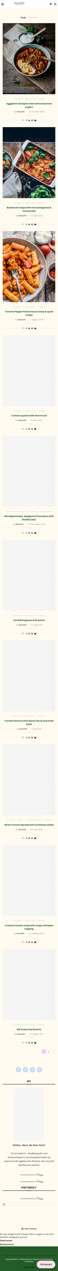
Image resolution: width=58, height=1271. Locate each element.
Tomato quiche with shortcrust (29, 415)
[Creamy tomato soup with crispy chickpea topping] (29, 880)
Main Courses (30, 99)
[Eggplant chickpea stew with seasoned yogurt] (29, 58)
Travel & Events (46, 511)
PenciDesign (29, 1261)
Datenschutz (7, 1244)
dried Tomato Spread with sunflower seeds (29, 824)
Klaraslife (21, 111)
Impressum (6, 1240)
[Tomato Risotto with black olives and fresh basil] (29, 675)
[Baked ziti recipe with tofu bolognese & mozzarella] (29, 162)
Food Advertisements (27, 1175)
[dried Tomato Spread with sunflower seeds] (29, 779)
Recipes (42, 99)
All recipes (17, 99)
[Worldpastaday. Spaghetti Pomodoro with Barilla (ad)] (29, 471)
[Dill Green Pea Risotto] (29, 984)
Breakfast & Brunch (34, 820)
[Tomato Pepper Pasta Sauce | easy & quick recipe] (29, 266)
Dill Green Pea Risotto (29, 1029)
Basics (20, 820)
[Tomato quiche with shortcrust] (29, 370)
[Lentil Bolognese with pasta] (29, 575)
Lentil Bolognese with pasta (29, 620)
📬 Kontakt (46, 1264)
